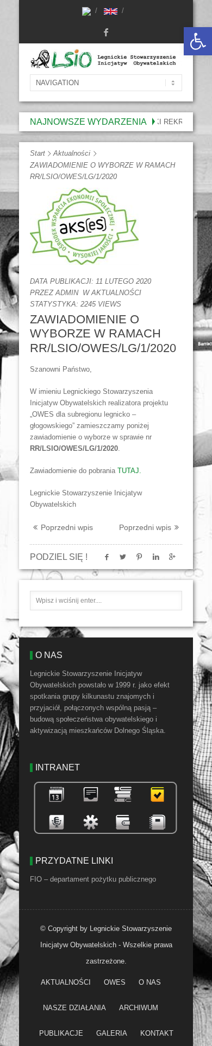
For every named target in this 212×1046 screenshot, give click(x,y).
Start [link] (37, 153)
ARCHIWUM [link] (138, 1008)
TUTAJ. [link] (129, 471)
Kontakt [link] (156, 1033)
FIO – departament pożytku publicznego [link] (93, 879)
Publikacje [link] (61, 1033)
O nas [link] (150, 982)
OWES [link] (115, 982)
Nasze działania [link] (74, 1008)
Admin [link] (66, 293)
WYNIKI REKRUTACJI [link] (163, 122)
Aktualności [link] (71, 153)
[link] (198, 41)
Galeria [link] (111, 1033)
